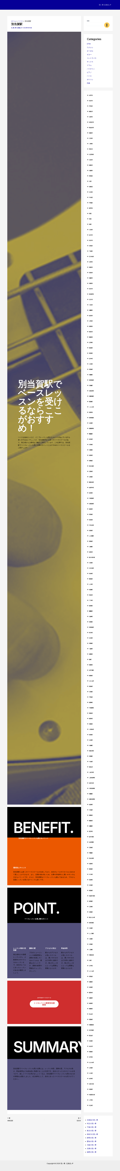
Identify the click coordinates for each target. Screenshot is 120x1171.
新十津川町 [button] (92, 557)
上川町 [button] (91, 584)
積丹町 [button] (91, 718)
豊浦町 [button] (91, 401)
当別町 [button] (91, 423)
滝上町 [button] (91, 1014)
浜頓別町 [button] (91, 503)
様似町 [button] (91, 686)
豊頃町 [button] (91, 869)
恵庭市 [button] (91, 133)
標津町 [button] (91, 702)
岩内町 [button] (91, 439)
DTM (89, 44)
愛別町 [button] (91, 579)
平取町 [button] (91, 697)
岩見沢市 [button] (91, 122)
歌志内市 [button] (91, 127)
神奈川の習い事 (92, 1134)
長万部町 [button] (91, 1030)
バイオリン (91, 69)
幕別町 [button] (91, 890)
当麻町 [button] (91, 616)
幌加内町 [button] (91, 482)
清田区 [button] (91, 186)
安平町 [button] (91, 1057)
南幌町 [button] (91, 793)
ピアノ (89, 72)
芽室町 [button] (91, 514)
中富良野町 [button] (92, 788)
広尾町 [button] (91, 944)
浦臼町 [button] (91, 552)
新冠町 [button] (91, 901)
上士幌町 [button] (91, 536)
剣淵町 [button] (91, 589)
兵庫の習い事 (91, 1148)
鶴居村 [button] (91, 337)
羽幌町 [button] (91, 853)
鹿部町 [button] (91, 654)
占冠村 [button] (91, 1067)
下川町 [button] (91, 600)
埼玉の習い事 (91, 1123)
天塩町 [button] (91, 810)
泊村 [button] (90, 960)
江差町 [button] (91, 928)
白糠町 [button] (91, 745)
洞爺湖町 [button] (91, 396)
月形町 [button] (91, 562)
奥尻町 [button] (91, 509)
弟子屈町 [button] (91, 670)
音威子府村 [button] (92, 896)
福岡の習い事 (91, 1152)
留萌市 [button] (91, 326)
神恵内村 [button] (91, 955)
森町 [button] (90, 659)
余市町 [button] (91, 1078)
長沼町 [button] (91, 1041)
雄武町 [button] (91, 1003)
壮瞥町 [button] (91, 450)
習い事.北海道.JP (105, 5)
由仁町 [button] (91, 1046)
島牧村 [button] (91, 713)
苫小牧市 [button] (91, 256)
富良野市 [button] (91, 294)
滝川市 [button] (91, 240)
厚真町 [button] (91, 1051)
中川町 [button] (91, 874)
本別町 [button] (91, 885)
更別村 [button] (91, 519)
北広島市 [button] (91, 154)
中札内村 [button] (91, 525)
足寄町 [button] (91, 342)
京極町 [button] (91, 385)
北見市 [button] (91, 159)
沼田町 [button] (91, 471)
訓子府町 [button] (91, 836)
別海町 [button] (91, 912)
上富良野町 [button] (92, 777)
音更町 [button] (91, 530)
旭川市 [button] (91, 100)
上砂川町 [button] (91, 772)
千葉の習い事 (91, 1127)
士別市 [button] (91, 229)
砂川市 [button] (91, 235)
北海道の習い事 (92, 1120)
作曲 (88, 83)
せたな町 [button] (91, 681)
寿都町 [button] (91, 756)
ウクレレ (90, 47)
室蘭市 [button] (91, 310)
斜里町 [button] (91, 734)
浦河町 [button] (91, 455)
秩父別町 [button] (91, 466)
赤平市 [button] (91, 95)
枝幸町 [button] (91, 493)
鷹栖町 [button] (91, 611)
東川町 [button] (91, 632)
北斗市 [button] (91, 299)
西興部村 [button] (91, 1024)
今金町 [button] (91, 761)
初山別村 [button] (91, 858)
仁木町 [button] (91, 1073)
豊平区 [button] (91, 208)
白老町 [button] (91, 740)
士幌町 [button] (91, 546)
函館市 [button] (91, 278)
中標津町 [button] (91, 708)
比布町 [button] (91, 638)
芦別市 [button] (91, 106)
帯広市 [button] (91, 149)
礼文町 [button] (91, 1105)
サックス (90, 62)
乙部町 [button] (91, 906)
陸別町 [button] (91, 348)
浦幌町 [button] (91, 826)
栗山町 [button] (91, 1035)
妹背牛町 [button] (91, 487)
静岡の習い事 (91, 1138)
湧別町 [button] (91, 1019)
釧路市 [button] (91, 165)
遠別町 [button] (91, 804)
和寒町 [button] (91, 643)
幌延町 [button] (91, 820)
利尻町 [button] (91, 1089)
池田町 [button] (91, 863)
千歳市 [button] (91, 251)
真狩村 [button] (91, 412)
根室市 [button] (91, 267)
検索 (88, 21)
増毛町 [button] (91, 976)
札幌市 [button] (91, 170)
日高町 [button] (91, 691)
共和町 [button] (91, 444)
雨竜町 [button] (91, 460)
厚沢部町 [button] (91, 922)
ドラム (89, 65)
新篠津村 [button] (91, 428)
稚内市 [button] (91, 331)
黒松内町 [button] (91, 750)
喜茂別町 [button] (91, 380)
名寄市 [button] (91, 262)
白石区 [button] (91, 192)
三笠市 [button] (91, 305)
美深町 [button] (91, 879)
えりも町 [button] (91, 971)
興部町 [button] (91, 1008)
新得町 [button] (91, 605)
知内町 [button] (91, 573)
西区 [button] (90, 213)
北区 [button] (90, 181)
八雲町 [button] (91, 949)
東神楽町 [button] (91, 627)
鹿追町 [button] (91, 541)
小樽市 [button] (91, 143)
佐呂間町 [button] (91, 842)
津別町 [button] (91, 369)
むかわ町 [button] (91, 1062)
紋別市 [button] (91, 315)
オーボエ (90, 51)
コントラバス (91, 58)
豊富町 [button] (91, 815)
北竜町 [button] (91, 476)
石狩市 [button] (91, 116)
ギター (89, 54)
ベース (89, 76)
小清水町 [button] (91, 729)
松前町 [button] (91, 987)
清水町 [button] (91, 595)
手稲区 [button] (91, 202)
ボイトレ (90, 79)
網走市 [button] (91, 111)
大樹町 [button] (91, 939)
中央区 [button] (91, 197)
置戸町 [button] (91, 831)
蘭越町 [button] (91, 433)
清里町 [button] (91, 724)
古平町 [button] (91, 965)
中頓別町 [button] (91, 498)
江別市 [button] (91, 138)
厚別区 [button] (91, 176)
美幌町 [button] (91, 374)
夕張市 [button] (91, 321)
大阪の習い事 (91, 1145)
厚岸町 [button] (91, 353)
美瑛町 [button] (91, 622)
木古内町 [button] (91, 568)
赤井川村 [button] (91, 1084)
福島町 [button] (91, 982)
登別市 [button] (91, 272)
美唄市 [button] (91, 283)
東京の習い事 (91, 1131)
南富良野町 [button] (92, 799)
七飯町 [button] (91, 648)
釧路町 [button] (91, 675)
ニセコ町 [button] (91, 407)
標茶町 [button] (91, 665)
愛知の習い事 (91, 1141)
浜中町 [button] (91, 358)
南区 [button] (90, 224)
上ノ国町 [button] (91, 933)
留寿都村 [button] (91, 417)
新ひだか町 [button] (92, 917)
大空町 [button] (91, 364)
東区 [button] (90, 219)
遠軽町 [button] (91, 998)
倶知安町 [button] (91, 391)
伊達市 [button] (91, 245)
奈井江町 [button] (91, 783)
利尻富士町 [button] (92, 1094)
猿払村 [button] (91, 767)
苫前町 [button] (91, 847)
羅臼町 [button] (91, 992)
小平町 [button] (91, 1100)
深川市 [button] (91, 288)
